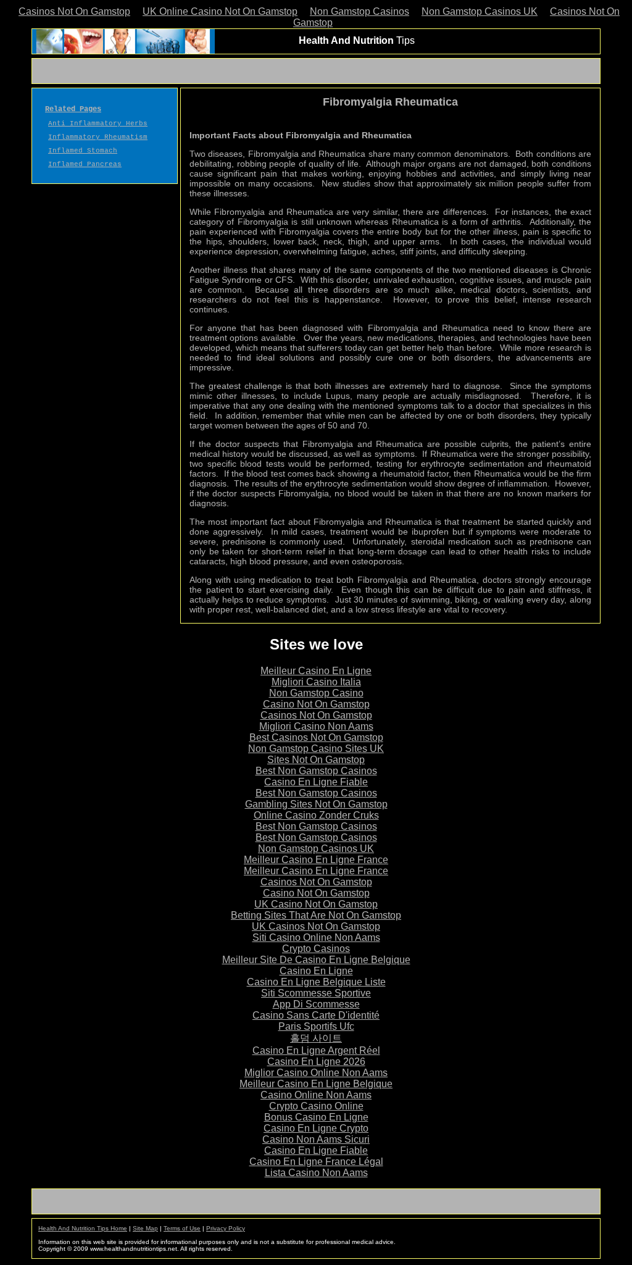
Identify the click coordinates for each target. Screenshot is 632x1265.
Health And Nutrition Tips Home (82, 1228)
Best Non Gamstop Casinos (316, 771)
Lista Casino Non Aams (316, 1172)
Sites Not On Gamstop (316, 759)
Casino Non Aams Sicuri (316, 1139)
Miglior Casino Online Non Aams (316, 1072)
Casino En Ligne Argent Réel (316, 1050)
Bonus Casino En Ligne (316, 1117)
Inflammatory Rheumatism (98, 137)
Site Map (145, 1228)
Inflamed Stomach (82, 150)
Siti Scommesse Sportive (316, 993)
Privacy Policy (225, 1228)
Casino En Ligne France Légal (316, 1161)
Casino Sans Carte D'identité (316, 1015)
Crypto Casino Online (316, 1106)
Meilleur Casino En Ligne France (316, 859)
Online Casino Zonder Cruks (316, 815)
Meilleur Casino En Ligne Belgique (316, 1084)
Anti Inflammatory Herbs (98, 123)
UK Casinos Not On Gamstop (316, 926)
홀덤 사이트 (316, 1038)
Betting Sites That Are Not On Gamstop (316, 915)
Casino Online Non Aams (316, 1095)
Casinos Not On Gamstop (74, 11)
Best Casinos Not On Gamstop (316, 737)
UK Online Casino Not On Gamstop (220, 11)
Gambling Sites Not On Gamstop (316, 804)
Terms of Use (182, 1228)
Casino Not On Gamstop (316, 704)
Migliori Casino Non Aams (316, 726)
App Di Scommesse (316, 1004)
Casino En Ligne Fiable (316, 782)
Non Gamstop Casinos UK (480, 11)
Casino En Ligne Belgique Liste (316, 982)
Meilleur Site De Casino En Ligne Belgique (316, 959)
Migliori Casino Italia (316, 682)
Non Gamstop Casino (316, 693)
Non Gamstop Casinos (359, 11)
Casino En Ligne (316, 971)
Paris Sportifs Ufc (316, 1026)
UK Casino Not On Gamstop (316, 904)
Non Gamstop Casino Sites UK (316, 748)
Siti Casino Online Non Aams (316, 937)
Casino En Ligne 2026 (316, 1061)
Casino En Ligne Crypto (316, 1128)
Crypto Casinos (316, 948)
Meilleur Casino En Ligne (316, 671)
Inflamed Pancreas (85, 164)
